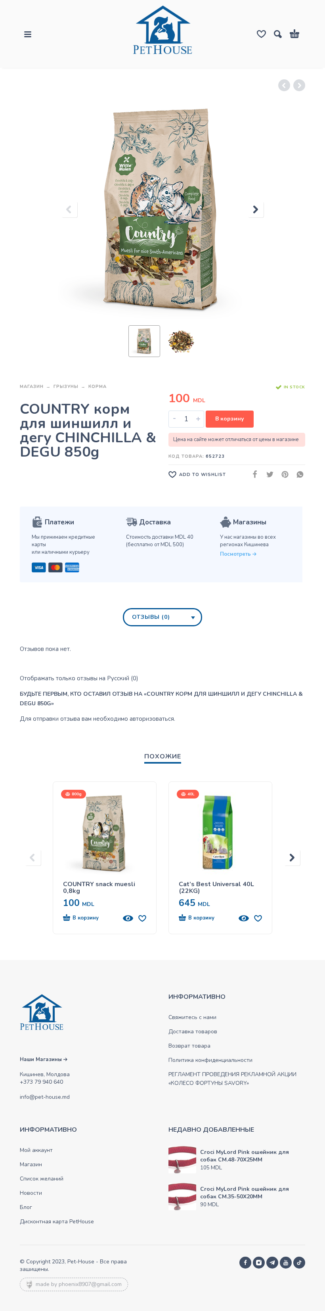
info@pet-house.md (45, 1097)
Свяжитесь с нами (192, 1017)
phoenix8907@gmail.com (90, 1284)
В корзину (229, 418)
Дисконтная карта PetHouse (57, 1221)
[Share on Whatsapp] (297, 475)
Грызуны (66, 387)
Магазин (32, 387)
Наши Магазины (41, 1059)
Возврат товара (189, 1046)
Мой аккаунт (36, 1150)
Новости (31, 1193)
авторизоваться (152, 719)
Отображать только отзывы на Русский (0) (79, 678)
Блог (26, 1207)
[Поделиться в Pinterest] (282, 475)
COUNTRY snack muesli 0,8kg (99, 887)
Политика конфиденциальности (210, 1060)
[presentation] (69, 209)
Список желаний (41, 1178)
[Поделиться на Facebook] (252, 475)
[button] (90, 918)
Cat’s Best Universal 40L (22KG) (216, 887)
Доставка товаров (192, 1031)
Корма (97, 387)
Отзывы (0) (151, 617)
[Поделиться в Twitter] (267, 475)
